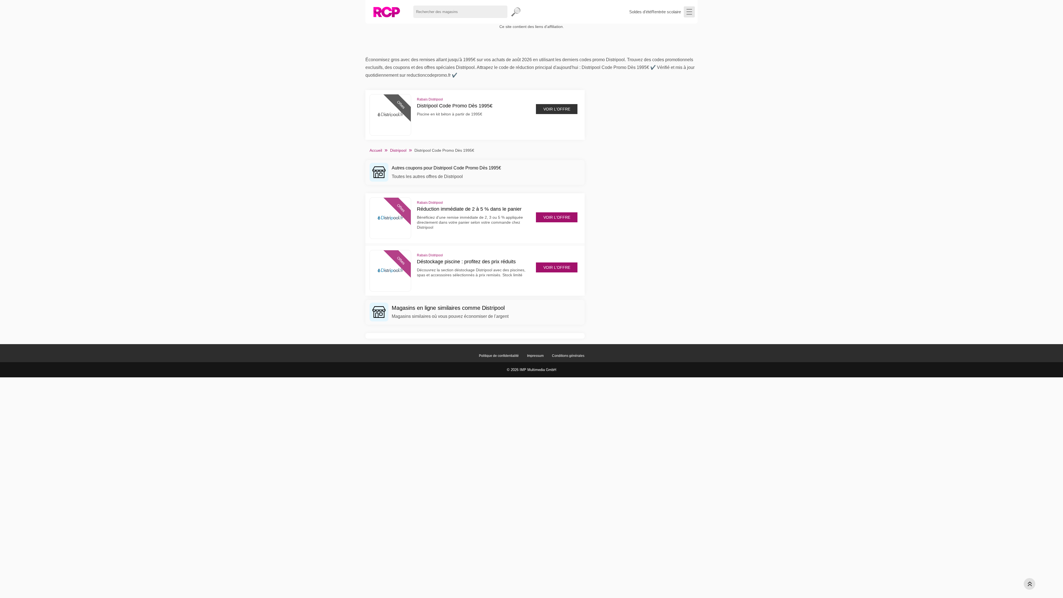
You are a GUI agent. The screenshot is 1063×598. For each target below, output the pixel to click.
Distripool (398, 150)
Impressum (535, 356)
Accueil (376, 150)
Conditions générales (568, 356)
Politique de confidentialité (499, 356)
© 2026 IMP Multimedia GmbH (531, 370)
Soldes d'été (640, 11)
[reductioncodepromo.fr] (386, 12)
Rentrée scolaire (666, 11)
